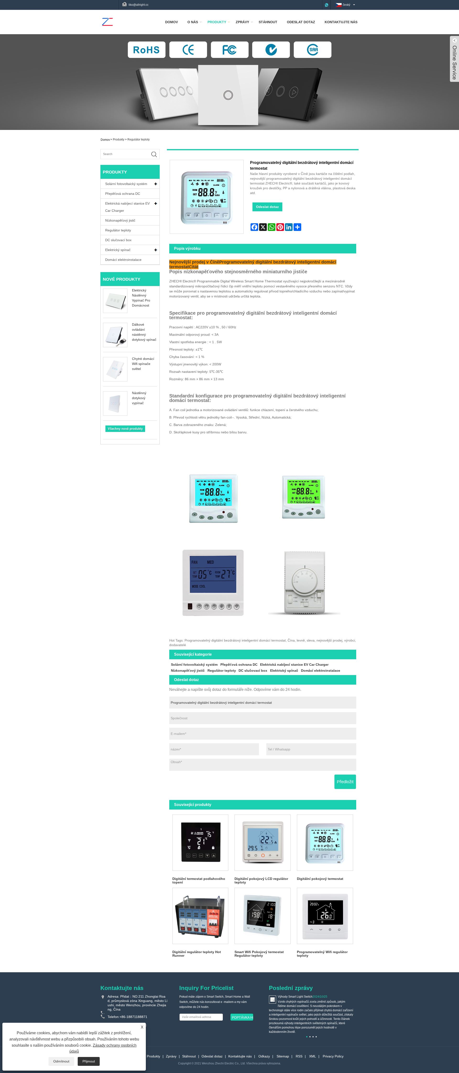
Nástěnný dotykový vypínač (139, 398)
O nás (192, 22)
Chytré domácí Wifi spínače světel (143, 364)
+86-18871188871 (133, 1017)
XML (312, 1056)
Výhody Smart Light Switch (295, 996)
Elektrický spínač (118, 250)
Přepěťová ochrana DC (122, 194)
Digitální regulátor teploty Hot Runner (196, 953)
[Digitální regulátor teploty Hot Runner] (200, 916)
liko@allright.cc (138, 4)
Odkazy (264, 1056)
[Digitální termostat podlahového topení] (200, 842)
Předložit (345, 781)
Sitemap (283, 1056)
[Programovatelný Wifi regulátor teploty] (325, 916)
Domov (171, 22)
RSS (299, 1056)
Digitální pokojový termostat (320, 879)
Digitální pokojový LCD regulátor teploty (261, 880)
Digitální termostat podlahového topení (198, 880)
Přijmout (88, 1061)
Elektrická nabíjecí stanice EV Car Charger (127, 206)
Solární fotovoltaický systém (126, 184)
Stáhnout (268, 22)
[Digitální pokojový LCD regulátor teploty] (262, 842)
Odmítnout (61, 1061)
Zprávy (242, 22)
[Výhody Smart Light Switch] (272, 999)
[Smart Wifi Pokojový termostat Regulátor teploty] (262, 916)
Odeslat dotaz (301, 22)
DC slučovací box (118, 240)
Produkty (217, 22)
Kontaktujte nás (341, 22)
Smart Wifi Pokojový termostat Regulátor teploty (259, 953)
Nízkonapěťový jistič (120, 220)
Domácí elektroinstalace (123, 260)
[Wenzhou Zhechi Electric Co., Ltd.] (107, 21)
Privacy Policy (333, 1056)
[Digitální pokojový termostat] (325, 842)
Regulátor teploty (138, 139)
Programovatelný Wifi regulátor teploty (322, 953)
